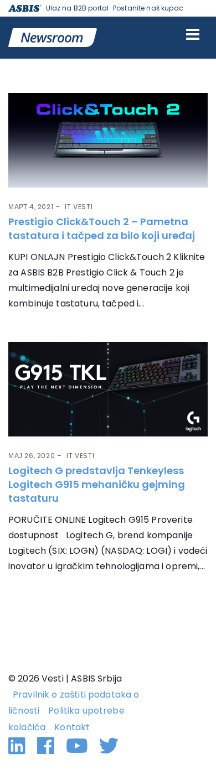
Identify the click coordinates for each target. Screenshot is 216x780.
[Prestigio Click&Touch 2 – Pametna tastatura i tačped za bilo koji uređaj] (108, 140)
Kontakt (72, 727)
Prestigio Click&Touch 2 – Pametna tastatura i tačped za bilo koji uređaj (101, 228)
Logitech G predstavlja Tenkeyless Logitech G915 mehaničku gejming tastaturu (96, 484)
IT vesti (78, 206)
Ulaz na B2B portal (77, 8)
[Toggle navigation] (192, 34)
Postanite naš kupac (148, 8)
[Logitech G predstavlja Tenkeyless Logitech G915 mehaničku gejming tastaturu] (108, 389)
